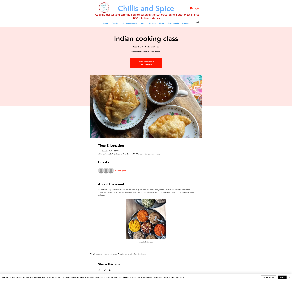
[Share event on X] (105, 270)
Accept (282, 277)
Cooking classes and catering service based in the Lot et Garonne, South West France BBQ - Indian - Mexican (147, 16)
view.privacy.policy (177, 277)
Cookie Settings (268, 277)
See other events (146, 64)
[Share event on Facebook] (99, 270)
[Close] (289, 277)
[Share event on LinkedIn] (110, 270)
